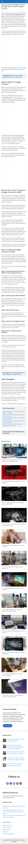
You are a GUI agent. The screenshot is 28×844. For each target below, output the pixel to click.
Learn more (7, 725)
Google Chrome (18, 67)
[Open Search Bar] (26, 1)
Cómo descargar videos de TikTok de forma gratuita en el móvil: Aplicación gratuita (13, 811)
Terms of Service (7, 827)
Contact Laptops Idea (8, 834)
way (23, 34)
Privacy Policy (6, 829)
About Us (5, 832)
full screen (13, 228)
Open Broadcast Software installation (11, 282)
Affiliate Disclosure (8, 825)
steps (14, 266)
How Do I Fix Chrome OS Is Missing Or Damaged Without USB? (13, 424)
